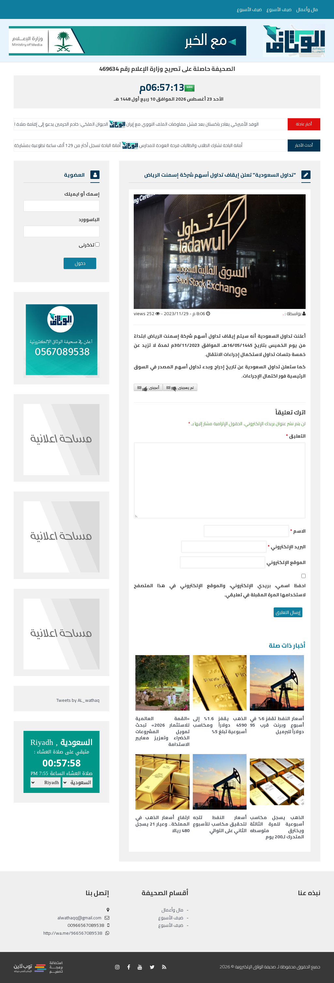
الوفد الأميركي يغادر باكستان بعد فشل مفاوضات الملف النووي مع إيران (238, 124)
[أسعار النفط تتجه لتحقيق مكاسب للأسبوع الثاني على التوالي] (220, 782)
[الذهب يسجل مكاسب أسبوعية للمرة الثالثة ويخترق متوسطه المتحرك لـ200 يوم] (277, 782)
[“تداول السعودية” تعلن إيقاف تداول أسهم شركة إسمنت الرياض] (220, 251)
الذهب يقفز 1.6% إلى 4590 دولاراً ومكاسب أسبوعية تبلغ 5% (220, 724)
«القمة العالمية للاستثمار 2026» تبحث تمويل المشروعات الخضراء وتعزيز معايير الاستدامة (162, 731)
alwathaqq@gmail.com (79, 917)
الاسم (298, 531)
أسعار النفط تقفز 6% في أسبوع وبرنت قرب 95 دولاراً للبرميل (277, 724)
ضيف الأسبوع (279, 9)
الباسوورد (89, 219)
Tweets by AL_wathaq (77, 700)
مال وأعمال (307, 9)
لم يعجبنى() (180, 387)
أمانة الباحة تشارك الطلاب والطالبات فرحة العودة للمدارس (233, 145)
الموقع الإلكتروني (286, 562)
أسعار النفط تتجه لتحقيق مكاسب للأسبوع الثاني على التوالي (220, 823)
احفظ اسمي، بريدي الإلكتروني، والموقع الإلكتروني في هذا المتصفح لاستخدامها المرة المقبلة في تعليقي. (220, 590)
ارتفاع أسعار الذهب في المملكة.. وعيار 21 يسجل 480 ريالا (162, 823)
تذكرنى (87, 245)
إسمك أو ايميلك (81, 194)
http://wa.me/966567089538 (72, 933)
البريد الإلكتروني (287, 546)
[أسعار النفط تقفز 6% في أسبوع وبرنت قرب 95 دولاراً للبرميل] (277, 683)
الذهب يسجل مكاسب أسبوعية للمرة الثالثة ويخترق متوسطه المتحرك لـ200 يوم (277, 827)
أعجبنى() (148, 387)
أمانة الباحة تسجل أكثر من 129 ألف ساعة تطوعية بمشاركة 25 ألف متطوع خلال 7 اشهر (84, 145)
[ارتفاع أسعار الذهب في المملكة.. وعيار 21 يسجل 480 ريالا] (162, 782)
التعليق (296, 436)
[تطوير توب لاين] (38, 967)
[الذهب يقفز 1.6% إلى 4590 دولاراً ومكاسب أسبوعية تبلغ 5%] (220, 683)
